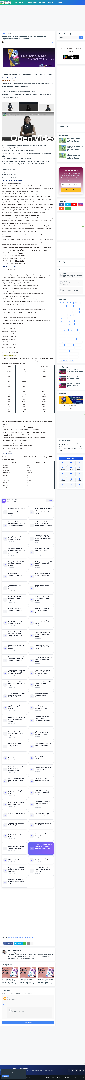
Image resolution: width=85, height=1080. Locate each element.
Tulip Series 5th (63, 354)
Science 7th (77, 345)
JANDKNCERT (66, 444)
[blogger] (61, 208)
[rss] (83, 1070)
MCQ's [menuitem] (51, 2)
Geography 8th (73, 330)
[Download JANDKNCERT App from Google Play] (71, 60)
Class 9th (76, 312)
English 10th (78, 315)
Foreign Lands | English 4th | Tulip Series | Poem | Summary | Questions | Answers (75, 148)
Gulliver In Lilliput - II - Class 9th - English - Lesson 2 (75, 371)
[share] (50, 114)
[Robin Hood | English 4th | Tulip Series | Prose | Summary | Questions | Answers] (62, 140)
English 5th (62, 321)
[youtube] (74, 204)
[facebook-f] (61, 204)
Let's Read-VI (63, 339)
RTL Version (82, 1077)
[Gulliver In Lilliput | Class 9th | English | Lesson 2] (62, 378)
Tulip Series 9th (63, 360)
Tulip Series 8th (73, 357)
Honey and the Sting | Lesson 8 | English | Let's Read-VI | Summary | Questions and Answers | (9, 982)
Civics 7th (69, 303)
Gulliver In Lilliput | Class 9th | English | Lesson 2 (74, 377)
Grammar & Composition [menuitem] (37, 2)
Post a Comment (28, 1022)
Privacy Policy (66, 1077)
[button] (80, 2)
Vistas (71, 360)
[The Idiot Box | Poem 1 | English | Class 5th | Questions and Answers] (62, 385)
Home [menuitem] (15, 2)
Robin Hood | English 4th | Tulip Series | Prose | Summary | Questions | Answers (74, 141)
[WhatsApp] (24, 943)
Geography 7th (63, 330)
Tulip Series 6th (29, 937)
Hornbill (78, 336)
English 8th (70, 324)
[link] (4, 114)
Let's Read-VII (72, 339)
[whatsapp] (68, 208)
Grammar (62, 333)
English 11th (63, 318)
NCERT (61, 345)
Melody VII (78, 342)
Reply (4, 1004)
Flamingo (70, 327)
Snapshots (70, 348)
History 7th (62, 336)
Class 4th (62, 309)
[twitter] (68, 204)
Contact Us (58, 1077)
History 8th (70, 336)
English (70, 315)
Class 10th (62, 306)
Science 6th (69, 345)
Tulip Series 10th (64, 351)
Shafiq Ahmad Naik (14, 950)
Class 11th (70, 306)
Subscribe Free (71, 190)
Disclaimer (74, 1077)
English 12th (72, 318)
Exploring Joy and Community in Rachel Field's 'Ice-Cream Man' (27, 115)
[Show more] (31, 943)
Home (3, 33)
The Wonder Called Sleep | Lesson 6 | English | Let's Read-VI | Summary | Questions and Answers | (45, 982)
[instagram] (80, 204)
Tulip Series (21, 937)
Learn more (15, 1072)
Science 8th (62, 348)
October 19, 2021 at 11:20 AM (18, 1011)
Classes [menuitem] (23, 2)
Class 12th (77, 306)
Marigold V (62, 342)
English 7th (62, 324)
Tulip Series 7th (63, 357)
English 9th (62, 327)
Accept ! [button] (6, 1076)
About (52, 1077)
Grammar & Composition (72, 333)
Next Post (52, 1027)
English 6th (15, 937)
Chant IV (62, 303)
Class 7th (62, 312)
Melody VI (70, 342)
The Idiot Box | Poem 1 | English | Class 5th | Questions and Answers (74, 385)
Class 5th (69, 309)
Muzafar (9, 998)
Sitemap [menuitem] (59, 2)
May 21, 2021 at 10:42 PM (12, 999)
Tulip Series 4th (74, 351)
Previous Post (4, 1027)
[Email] (28, 943)
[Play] (48, 109)
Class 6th (8, 33)
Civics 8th (77, 303)
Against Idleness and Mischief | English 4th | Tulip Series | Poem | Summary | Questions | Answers (73, 157)
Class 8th (69, 312)
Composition (63, 315)
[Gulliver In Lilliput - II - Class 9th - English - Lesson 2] (62, 371)
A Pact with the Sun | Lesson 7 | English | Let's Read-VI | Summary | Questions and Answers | (27, 982)
